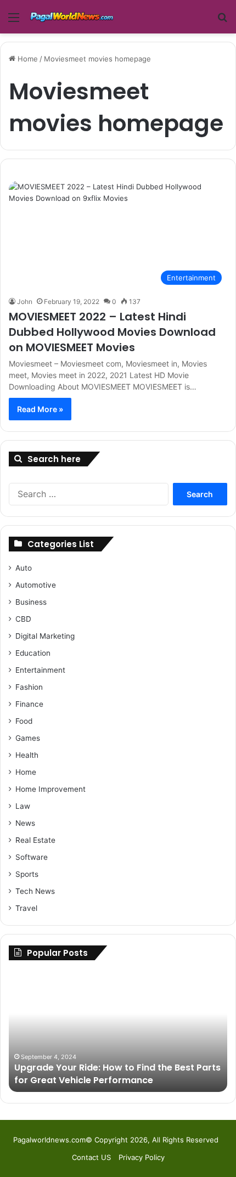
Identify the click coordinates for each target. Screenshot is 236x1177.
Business (31, 602)
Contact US (91, 1157)
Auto (23, 568)
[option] (118, 1031)
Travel (26, 908)
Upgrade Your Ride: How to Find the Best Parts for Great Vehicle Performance (117, 1073)
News (25, 823)
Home (26, 58)
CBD (23, 619)
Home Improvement (50, 789)
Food (23, 721)
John (24, 301)
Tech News (35, 891)
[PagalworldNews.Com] (71, 17)
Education (32, 653)
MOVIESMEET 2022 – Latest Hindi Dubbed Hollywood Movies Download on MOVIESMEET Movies (112, 332)
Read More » (40, 409)
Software (31, 857)
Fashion (29, 687)
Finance (29, 704)
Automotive (35, 585)
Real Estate (35, 840)
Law (22, 806)
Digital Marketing (45, 636)
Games (27, 738)
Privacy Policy (142, 1157)
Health (26, 755)
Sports (26, 874)
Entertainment (40, 670)
